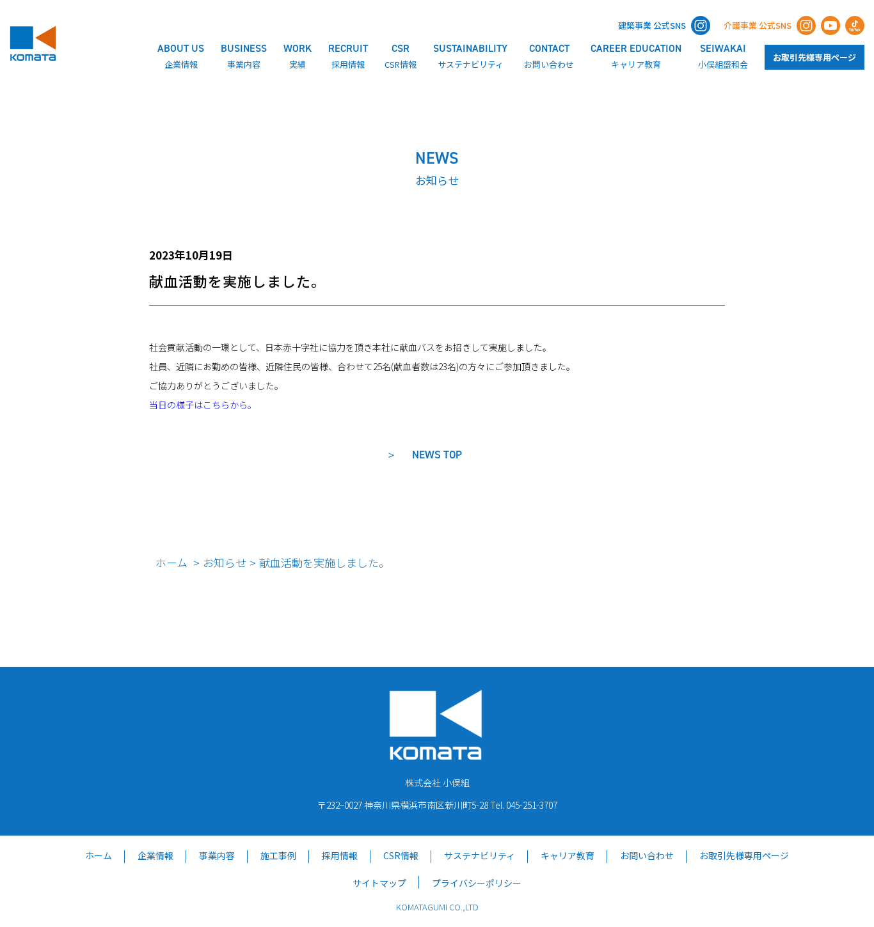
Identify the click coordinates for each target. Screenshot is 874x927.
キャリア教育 (567, 855)
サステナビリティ (479, 855)
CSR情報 (400, 855)
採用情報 (340, 855)
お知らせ (224, 562)
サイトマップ (379, 882)
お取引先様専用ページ (814, 57)
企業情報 (155, 855)
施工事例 (278, 855)
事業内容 (217, 855)
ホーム (171, 562)
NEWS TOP (437, 455)
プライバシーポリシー (476, 882)
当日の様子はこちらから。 (203, 404)
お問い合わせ (647, 855)
